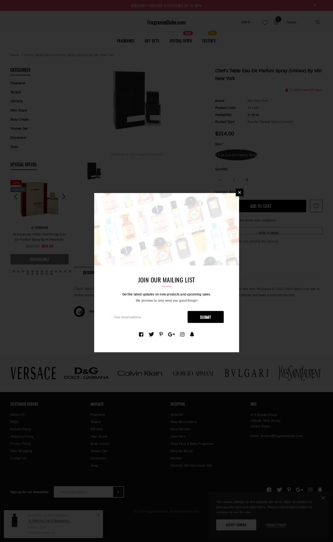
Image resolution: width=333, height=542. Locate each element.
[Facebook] (141, 334)
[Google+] (171, 334)
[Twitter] (151, 334)
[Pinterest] (161, 334)
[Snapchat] (192, 334)
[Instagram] (182, 334)
